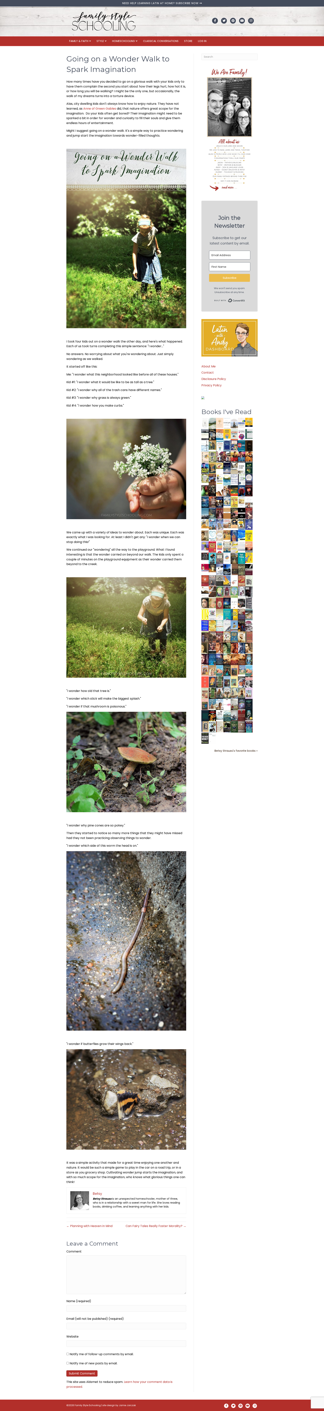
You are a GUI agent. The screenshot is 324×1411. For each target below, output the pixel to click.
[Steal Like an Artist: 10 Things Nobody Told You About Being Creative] (205, 556)
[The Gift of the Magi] (219, 603)
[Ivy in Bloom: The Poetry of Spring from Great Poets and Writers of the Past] (219, 715)
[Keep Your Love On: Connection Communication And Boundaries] (249, 490)
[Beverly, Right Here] (205, 603)
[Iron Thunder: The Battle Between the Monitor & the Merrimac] (205, 535)
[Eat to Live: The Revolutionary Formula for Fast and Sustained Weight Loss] (219, 547)
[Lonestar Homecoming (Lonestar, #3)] (227, 659)
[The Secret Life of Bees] (241, 524)
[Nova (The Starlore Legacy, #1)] (205, 502)
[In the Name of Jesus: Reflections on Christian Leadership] (219, 614)
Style (100, 41)
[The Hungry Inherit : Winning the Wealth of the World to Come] (234, 513)
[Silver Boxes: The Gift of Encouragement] (249, 524)
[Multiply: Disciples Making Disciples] (234, 580)
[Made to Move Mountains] (227, 715)
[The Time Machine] (219, 524)
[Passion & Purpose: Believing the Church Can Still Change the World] (241, 446)
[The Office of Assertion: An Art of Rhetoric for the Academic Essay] (241, 614)
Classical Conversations (160, 41)
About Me (208, 366)
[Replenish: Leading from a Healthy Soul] (205, 446)
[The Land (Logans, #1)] (219, 637)
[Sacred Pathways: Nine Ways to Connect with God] (234, 558)
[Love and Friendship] (227, 513)
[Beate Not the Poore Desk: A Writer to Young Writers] (249, 569)
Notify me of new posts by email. (93, 1363)
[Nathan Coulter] (234, 569)
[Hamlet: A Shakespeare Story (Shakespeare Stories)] (227, 592)
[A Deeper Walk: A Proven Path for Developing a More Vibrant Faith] (212, 468)
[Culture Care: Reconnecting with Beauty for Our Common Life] (249, 603)
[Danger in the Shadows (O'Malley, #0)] (205, 648)
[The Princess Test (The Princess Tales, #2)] (205, 705)
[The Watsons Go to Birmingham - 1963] (249, 626)
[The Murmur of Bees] (212, 625)
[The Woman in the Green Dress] (219, 682)
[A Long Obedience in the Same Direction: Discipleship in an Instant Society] (205, 592)
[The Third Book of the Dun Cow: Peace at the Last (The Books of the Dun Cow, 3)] (219, 569)
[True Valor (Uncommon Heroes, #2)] (219, 457)
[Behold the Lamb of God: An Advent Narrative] (227, 603)
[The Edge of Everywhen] (249, 659)
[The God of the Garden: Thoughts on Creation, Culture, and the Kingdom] (241, 569)
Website (72, 1336)
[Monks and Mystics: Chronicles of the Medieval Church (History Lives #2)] (212, 704)
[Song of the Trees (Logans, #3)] (205, 637)
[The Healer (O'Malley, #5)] (227, 648)
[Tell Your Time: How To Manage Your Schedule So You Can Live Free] (241, 558)
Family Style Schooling (88, 1405)
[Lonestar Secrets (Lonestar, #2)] (234, 659)
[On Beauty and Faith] (227, 557)
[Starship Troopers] (249, 592)
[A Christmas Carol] (241, 603)
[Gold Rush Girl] (234, 693)
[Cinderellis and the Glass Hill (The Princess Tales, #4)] (234, 682)
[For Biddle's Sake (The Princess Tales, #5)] (227, 682)
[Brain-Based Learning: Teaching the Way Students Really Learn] (241, 434)
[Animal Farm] (227, 705)
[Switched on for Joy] (234, 445)
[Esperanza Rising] (234, 625)
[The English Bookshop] (227, 547)
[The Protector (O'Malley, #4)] (234, 648)
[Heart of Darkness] (205, 715)
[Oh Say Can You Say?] (249, 558)
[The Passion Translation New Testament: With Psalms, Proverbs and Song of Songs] (249, 445)
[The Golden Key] (249, 581)
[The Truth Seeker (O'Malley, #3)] (241, 648)
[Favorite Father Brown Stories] (219, 558)
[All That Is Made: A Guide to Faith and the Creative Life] (241, 546)
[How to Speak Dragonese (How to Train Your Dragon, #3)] (227, 637)
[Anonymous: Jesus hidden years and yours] (234, 490)
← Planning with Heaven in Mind (89, 1226)
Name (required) (78, 1301)
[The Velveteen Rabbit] (234, 502)
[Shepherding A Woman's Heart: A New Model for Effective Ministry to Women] (205, 580)
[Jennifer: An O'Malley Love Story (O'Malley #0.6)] (241, 637)
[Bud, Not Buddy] (212, 727)
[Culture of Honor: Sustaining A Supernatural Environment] (219, 502)
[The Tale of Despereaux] (219, 727)
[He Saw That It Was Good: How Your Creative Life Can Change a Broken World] (212, 558)
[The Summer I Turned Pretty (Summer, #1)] (219, 490)
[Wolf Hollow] (249, 479)
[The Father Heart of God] (212, 502)
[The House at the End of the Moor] (234, 704)
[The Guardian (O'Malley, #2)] (249, 648)
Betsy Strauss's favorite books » (236, 751)
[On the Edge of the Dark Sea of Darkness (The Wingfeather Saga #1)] (241, 693)
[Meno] (212, 738)
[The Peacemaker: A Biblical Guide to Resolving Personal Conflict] (219, 625)
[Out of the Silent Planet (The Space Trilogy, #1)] (227, 727)
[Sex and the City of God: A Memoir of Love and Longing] (249, 502)
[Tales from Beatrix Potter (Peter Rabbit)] (241, 501)
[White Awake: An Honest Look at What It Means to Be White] (227, 625)
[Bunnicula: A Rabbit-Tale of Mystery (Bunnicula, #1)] (219, 513)
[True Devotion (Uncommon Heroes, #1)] (227, 457)
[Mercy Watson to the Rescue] (241, 670)
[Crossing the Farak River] (212, 682)
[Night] (205, 434)
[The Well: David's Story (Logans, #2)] (212, 637)
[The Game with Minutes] (212, 490)
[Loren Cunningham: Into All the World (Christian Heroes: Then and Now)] (241, 580)
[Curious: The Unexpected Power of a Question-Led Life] (205, 614)
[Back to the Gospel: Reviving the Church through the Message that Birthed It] (227, 479)
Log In (202, 41)
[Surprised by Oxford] (205, 513)
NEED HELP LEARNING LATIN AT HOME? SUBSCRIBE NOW (161, 3)
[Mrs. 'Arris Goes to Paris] (234, 536)
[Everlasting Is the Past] (219, 580)
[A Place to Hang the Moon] (212, 457)
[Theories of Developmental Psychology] (234, 424)
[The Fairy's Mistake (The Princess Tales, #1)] (249, 693)
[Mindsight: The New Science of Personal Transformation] (227, 423)
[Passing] (212, 648)
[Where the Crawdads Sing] (249, 547)
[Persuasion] (249, 513)
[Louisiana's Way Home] (212, 603)
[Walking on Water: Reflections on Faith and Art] (241, 535)
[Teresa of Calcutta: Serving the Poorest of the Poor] (241, 682)
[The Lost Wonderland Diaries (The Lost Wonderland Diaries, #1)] (241, 704)
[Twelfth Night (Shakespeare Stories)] (234, 592)
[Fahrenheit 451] (212, 715)
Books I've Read (226, 412)
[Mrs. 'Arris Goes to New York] (227, 535)
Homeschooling (123, 41)
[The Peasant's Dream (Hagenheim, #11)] (219, 693)
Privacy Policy (211, 385)
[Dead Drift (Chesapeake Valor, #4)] (234, 457)
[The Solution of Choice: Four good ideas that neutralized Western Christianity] (241, 468)
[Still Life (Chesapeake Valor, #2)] (249, 457)
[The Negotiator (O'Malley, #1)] (205, 659)
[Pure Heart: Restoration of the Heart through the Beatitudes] (212, 536)
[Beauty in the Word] (249, 614)
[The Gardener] (205, 523)
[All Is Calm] (212, 659)
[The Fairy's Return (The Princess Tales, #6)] (234, 671)
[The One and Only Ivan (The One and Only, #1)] (249, 715)
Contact (207, 372)
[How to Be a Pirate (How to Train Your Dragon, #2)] (234, 637)
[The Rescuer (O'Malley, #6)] (219, 648)
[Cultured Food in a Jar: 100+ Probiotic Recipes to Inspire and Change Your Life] (205, 546)
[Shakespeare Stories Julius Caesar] (241, 592)
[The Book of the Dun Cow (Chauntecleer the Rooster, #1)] (227, 580)
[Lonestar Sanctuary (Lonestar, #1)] (241, 659)
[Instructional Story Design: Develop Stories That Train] (234, 434)
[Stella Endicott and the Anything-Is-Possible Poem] (219, 670)
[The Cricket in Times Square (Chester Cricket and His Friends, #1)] (212, 435)
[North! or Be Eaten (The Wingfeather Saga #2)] (227, 670)
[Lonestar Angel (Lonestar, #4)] (219, 659)
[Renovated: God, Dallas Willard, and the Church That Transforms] (249, 468)
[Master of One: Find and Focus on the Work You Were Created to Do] (219, 535)
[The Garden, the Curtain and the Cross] (205, 478)
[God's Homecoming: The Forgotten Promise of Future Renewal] (212, 423)
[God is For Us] (205, 423)
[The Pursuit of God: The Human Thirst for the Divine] (249, 727)
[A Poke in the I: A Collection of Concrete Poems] (205, 567)
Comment (74, 1251)
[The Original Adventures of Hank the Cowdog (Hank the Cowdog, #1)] (212, 479)
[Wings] (212, 524)
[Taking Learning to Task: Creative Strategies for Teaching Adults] (234, 614)
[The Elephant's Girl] (227, 693)
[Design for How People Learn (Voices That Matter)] (227, 433)
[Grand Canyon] (227, 523)
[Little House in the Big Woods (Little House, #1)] (212, 670)
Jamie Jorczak (127, 1405)
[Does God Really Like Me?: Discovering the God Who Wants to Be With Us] (227, 468)
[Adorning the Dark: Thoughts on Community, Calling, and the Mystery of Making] (249, 704)
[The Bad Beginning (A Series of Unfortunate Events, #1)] (205, 726)
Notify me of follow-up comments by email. (102, 1354)
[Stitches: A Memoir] (234, 523)
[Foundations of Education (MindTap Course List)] (212, 445)
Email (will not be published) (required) (95, 1319)
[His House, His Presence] (234, 479)
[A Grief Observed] (219, 434)
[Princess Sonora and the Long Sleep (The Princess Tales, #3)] (205, 694)
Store (188, 41)
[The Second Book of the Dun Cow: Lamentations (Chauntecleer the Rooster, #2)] (227, 569)
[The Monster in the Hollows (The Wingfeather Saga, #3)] (234, 727)
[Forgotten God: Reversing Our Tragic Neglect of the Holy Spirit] (212, 591)
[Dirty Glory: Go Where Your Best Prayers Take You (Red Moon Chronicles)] (241, 490)
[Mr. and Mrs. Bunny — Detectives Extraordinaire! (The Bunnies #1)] (227, 501)
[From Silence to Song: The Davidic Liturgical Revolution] (227, 446)
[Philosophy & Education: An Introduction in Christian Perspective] (249, 434)
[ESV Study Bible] (234, 603)
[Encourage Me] (212, 513)
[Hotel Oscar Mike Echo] (227, 491)
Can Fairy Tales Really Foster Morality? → (156, 1226)
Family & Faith (78, 41)
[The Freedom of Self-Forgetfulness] (241, 727)
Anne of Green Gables (99, 108)
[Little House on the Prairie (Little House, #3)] (205, 670)
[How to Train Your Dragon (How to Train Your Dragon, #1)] (249, 637)
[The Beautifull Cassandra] (241, 513)
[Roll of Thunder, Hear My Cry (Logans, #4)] (241, 626)
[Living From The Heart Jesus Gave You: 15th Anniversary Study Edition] (241, 479)
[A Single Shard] (205, 490)
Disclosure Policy (213, 379)
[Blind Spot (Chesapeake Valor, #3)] (241, 457)
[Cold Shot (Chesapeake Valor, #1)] (205, 468)
